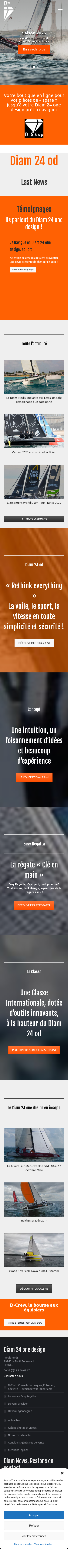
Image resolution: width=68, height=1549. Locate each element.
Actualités (14, 1420)
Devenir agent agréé (20, 1411)
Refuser (34, 1525)
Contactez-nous (13, 1375)
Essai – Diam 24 (34, 1271)
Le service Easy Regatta (22, 1396)
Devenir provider (18, 1403)
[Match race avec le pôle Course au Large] (34, 1199)
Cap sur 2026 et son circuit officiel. (34, 452)
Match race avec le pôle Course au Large (34, 1220)
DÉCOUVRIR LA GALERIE (34, 1288)
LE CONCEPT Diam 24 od (34, 777)
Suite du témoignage (23, 269)
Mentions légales (23, 1544)
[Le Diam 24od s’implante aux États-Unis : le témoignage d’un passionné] (34, 377)
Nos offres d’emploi (19, 1435)
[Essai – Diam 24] (34, 1250)
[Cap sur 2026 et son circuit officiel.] (34, 431)
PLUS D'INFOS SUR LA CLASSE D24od (34, 1050)
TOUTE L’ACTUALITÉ (36, 519)
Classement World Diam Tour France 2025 (34, 502)
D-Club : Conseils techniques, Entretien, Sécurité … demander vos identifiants (31, 1387)
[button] (62, 1473)
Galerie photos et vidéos (22, 1427)
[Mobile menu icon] (60, 11)
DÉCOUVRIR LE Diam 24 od (34, 643)
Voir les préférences (34, 1536)
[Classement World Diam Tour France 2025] (34, 482)
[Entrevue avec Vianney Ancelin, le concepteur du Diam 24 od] (31, 296)
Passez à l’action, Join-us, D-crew (24, 1323)
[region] (34, 42)
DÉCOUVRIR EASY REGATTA (34, 905)
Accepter (34, 1515)
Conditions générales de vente (26, 1442)
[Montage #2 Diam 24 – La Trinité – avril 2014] (34, 1145)
